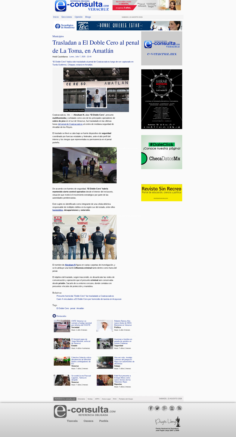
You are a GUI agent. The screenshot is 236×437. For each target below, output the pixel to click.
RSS (114, 399)
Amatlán (80, 308)
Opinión (78, 17)
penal (72, 308)
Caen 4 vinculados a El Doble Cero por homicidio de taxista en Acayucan (89, 299)
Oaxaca (88, 420)
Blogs (88, 17)
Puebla (103, 420)
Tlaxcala (72, 420)
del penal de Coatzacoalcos (70, 124)
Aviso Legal (106, 399)
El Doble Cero (63, 308)
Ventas (90, 399)
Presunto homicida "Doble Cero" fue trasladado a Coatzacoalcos (85, 296)
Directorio (81, 399)
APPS (97, 399)
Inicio (56, 17)
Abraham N (70, 265)
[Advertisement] (129, 157)
